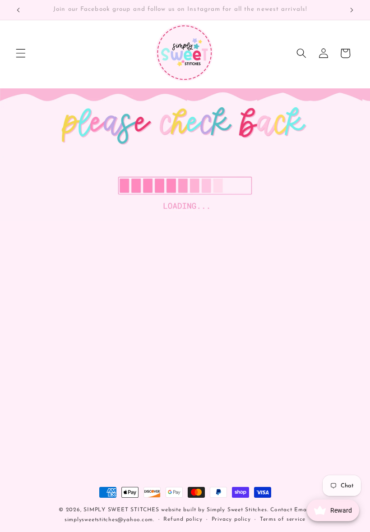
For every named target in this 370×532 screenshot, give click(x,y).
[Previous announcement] (18, 10)
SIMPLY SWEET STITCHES (121, 510)
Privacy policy (231, 519)
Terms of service (282, 519)
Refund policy (182, 519)
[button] (21, 53)
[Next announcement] (351, 10)
